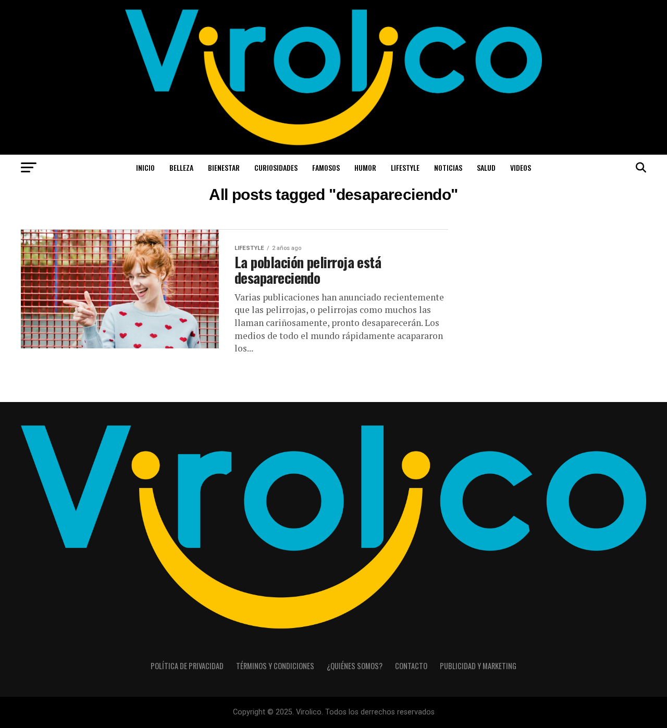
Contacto (411, 665)
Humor (365, 167)
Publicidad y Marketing (478, 665)
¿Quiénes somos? (354, 665)
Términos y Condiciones (275, 665)
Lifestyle (405, 167)
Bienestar (224, 167)
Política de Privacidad (187, 665)
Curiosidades (276, 167)
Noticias (448, 167)
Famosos (326, 167)
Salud (486, 167)
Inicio (145, 167)
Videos (520, 167)
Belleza (181, 167)
